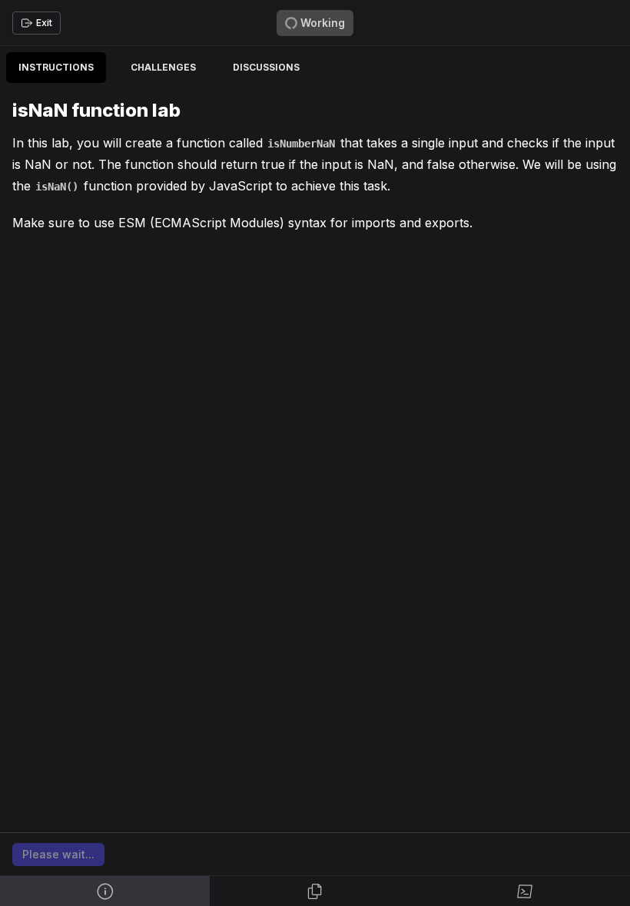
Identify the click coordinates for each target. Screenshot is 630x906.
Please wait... (58, 854)
